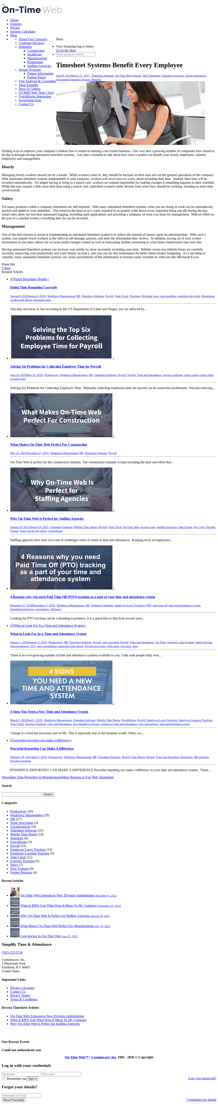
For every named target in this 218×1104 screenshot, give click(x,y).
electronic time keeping (180, 642)
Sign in (32, 1078)
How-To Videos (29, 89)
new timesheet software (86, 724)
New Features (19, 868)
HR (78, 296)
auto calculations (47, 646)
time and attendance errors (175, 724)
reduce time (206, 375)
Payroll (109, 296)
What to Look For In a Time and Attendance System (48, 634)
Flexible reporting (20, 760)
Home (14, 20)
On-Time (161, 642)
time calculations (148, 724)
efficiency (56, 609)
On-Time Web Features (128, 75)
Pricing (15, 27)
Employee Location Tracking (195, 720)
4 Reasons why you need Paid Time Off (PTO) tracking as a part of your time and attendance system (82, 597)
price (135, 646)
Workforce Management (61, 296)
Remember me (16, 1078)
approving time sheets (70, 646)
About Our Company (33, 39)
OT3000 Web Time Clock (36, 92)
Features (16, 24)
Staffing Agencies (39, 66)
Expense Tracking (35, 724)
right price (113, 646)
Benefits (96, 79)
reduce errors (191, 375)
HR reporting (201, 757)
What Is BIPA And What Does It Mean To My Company (48, 1020)
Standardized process (22, 609)
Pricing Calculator (22, 988)
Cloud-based (55, 530)
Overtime (135, 296)
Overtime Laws (150, 296)
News (14, 865)
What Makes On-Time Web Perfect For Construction (48, 444)
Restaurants (35, 62)
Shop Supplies (28, 85)
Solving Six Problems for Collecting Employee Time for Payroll (55, 366)
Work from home (21, 823)
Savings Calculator (23, 31)
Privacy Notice (20, 995)
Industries (25, 47)
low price (125, 646)
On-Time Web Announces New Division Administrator (47, 1016)
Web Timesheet (151, 75)
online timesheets (195, 75)
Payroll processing (95, 646)
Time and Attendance (149, 375)
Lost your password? (202, 1078)
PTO (148, 605)
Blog (13, 35)
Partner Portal (36, 77)
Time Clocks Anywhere (33, 530)
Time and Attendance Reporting (174, 757)
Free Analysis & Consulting (37, 81)
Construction (35, 50)
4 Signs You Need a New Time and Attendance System (49, 711)
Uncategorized (20, 826)
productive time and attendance (119, 724)
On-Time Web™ (77, 1057)
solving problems (173, 375)
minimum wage (42, 299)
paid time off (160, 605)
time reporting (111, 642)
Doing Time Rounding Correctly (33, 287)
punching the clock (189, 296)
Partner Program (30, 69)
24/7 (33, 646)
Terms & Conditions (23, 999)
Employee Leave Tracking (130, 605)
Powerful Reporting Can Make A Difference (42, 748)
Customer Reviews (31, 43)
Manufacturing (37, 58)
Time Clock (121, 296)
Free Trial (199, 527)
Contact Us (26, 104)
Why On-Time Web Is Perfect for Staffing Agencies (47, 518)
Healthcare (34, 54)
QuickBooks (128, 720)
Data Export (185, 527)
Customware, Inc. (104, 1057)
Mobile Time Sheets (85, 527)
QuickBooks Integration (35, 96)
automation (42, 609)
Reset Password (13, 1100)
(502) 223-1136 (12, 952)
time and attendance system (184, 605)
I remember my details (201, 1099)
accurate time (18, 378)
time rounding (168, 296)
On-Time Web (131, 527)
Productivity (51, 375)
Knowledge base (30, 100)
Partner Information (40, 73)
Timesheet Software (102, 75)
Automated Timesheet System (73, 79)
